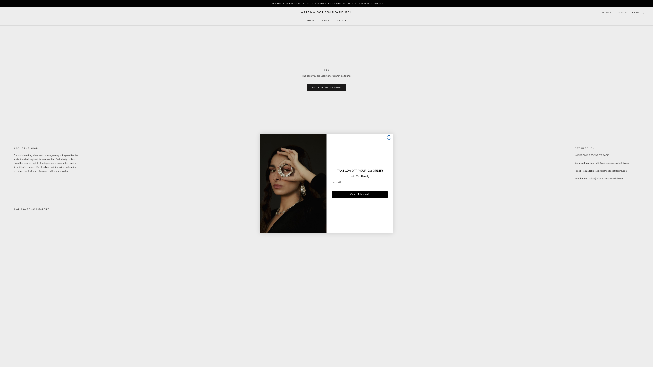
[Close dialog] (389, 137)
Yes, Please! (360, 194)
